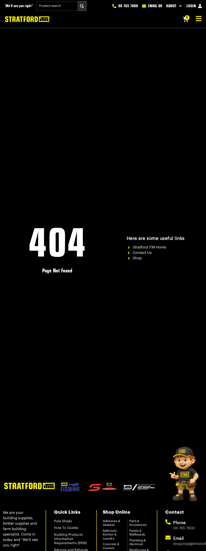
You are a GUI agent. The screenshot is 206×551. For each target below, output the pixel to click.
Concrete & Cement (111, 546)
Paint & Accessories (138, 523)
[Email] (168, 537)
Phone (179, 523)
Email (178, 539)
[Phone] (168, 521)
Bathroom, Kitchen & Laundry (110, 534)
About (171, 6)
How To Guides (66, 528)
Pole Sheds (63, 521)
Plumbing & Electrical (137, 542)
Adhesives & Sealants (111, 523)
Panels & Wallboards (137, 532)
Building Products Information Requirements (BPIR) (70, 539)
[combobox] (57, 6)
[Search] (82, 6)
